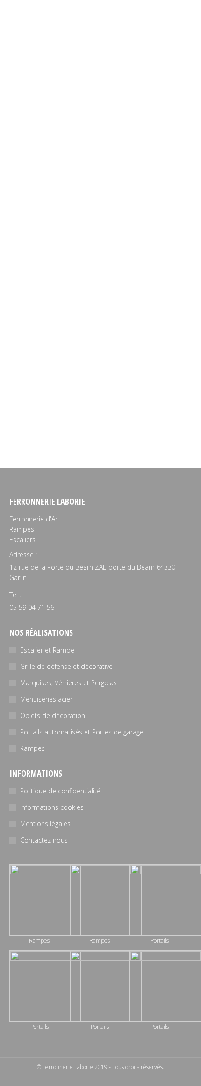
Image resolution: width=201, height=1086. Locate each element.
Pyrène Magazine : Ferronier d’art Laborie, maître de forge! (95, 365)
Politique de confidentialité (60, 790)
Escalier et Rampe (47, 650)
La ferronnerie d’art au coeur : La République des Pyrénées (78, 133)
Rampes (32, 748)
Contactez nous (44, 840)
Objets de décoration (52, 715)
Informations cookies (52, 807)
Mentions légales (45, 823)
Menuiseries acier (46, 699)
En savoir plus (29, 206)
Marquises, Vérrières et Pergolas (68, 682)
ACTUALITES (25, 152)
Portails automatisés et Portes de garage (82, 731)
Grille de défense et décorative (66, 666)
